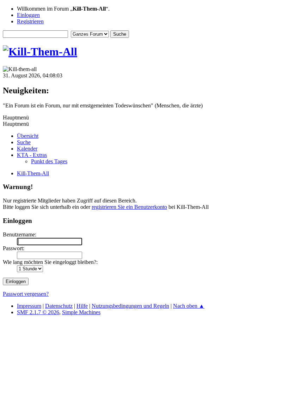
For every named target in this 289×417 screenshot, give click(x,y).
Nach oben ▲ (188, 306)
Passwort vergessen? (26, 294)
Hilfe (82, 306)
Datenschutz (59, 306)
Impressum (29, 306)
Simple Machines (81, 312)
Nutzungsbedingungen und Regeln (130, 306)
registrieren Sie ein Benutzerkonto (129, 207)
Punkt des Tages (49, 161)
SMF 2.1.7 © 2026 (38, 312)
